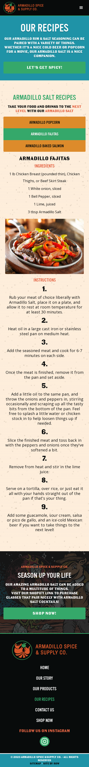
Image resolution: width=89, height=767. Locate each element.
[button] (81, 8)
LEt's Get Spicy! (44, 67)
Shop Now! (44, 613)
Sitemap (35, 763)
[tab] (44, 122)
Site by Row (51, 763)
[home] (23, 8)
